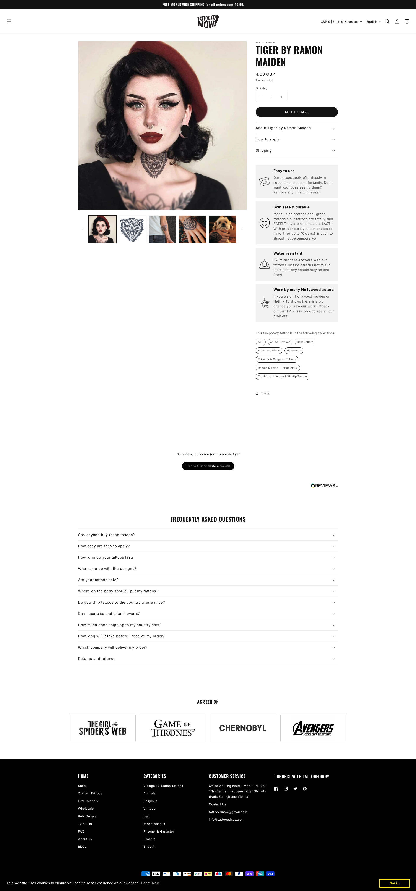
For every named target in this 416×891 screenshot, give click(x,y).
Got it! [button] (395, 883)
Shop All (149, 846)
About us (85, 839)
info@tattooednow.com (226, 819)
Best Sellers (305, 341)
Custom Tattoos (90, 793)
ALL (260, 341)
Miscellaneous (154, 824)
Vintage (149, 808)
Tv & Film (85, 824)
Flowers (149, 839)
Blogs (82, 846)
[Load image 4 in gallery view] (192, 229)
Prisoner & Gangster (158, 831)
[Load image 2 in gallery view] (132, 229)
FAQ (81, 831)
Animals (149, 793)
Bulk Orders (87, 816)
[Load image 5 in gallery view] (222, 229)
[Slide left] (83, 229)
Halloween (294, 350)
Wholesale (86, 808)
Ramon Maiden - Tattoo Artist (278, 367)
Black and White (269, 350)
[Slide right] (242, 229)
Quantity (261, 88)
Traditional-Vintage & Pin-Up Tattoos (283, 376)
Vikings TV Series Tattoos (163, 786)
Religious (150, 801)
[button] (9, 21)
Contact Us (217, 804)
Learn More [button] (150, 883)
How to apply (88, 801)
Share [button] (265, 393)
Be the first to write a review (208, 466)
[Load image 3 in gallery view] (162, 229)
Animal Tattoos (280, 341)
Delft (147, 816)
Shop (82, 786)
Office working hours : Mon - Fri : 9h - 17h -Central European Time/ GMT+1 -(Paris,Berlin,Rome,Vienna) (238, 791)
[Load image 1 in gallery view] (102, 229)
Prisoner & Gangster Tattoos (277, 359)
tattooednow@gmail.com (228, 812)
